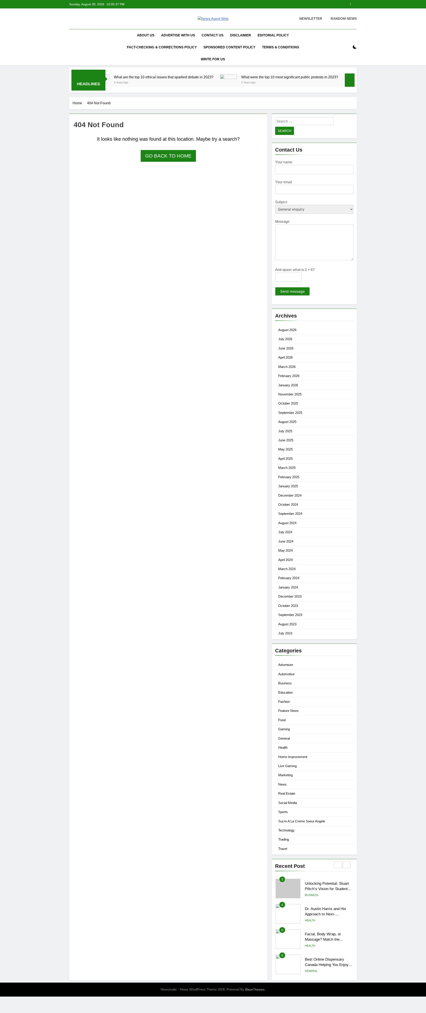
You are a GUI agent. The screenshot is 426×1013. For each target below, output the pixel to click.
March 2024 (287, 569)
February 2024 (288, 578)
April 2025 (285, 458)
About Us (145, 35)
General (284, 738)
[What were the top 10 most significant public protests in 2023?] (200, 83)
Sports (283, 812)
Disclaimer (240, 35)
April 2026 (285, 357)
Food (282, 720)
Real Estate (286, 793)
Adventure (285, 665)
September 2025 (290, 413)
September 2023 (290, 615)
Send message (292, 291)
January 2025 (288, 486)
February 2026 (288, 376)
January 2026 (288, 385)
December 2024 (290, 495)
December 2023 (290, 596)
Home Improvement (292, 757)
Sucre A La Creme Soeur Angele (301, 821)
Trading (283, 839)
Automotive (286, 674)
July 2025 (285, 431)
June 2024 (285, 541)
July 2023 (285, 633)
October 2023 (288, 606)
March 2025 (287, 468)
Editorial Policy (273, 35)
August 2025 (287, 422)
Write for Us (213, 59)
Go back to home (168, 156)
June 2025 (285, 440)
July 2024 (285, 532)
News (282, 784)
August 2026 (287, 330)
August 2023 (287, 624)
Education (285, 692)
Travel (282, 849)
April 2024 (285, 560)
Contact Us (212, 35)
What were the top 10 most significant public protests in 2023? (261, 77)
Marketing (285, 775)
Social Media (287, 803)
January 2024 (288, 587)
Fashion (284, 701)
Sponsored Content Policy (229, 47)
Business (285, 683)
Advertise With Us (178, 35)
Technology (286, 830)
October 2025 (288, 403)
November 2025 (290, 394)
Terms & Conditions (280, 47)
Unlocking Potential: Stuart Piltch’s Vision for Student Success (327, 888)
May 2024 (285, 550)
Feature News (288, 711)
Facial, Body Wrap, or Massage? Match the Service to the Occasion (325, 939)
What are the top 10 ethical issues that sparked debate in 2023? (135, 77)
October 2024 (288, 504)
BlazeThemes (254, 989)
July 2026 (285, 339)
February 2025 (288, 477)
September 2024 (290, 513)
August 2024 (287, 523)
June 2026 (285, 348)
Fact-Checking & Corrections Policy (162, 47)
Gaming (284, 729)
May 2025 (285, 449)
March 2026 (287, 367)
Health (283, 747)
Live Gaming (287, 766)
